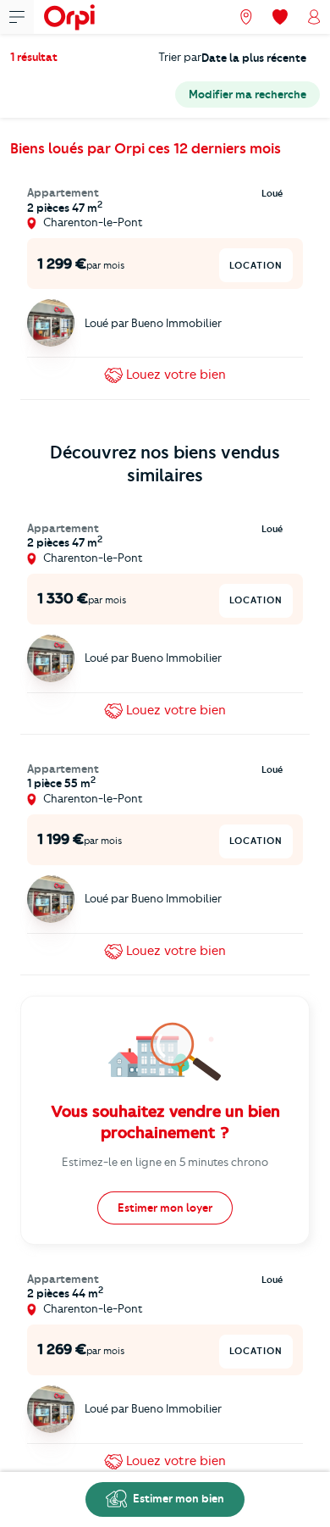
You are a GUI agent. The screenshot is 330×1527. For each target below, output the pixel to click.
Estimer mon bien (177, 1498)
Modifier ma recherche (247, 94)
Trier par (179, 57)
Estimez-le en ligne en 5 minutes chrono (165, 1162)
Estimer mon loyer (165, 1207)
